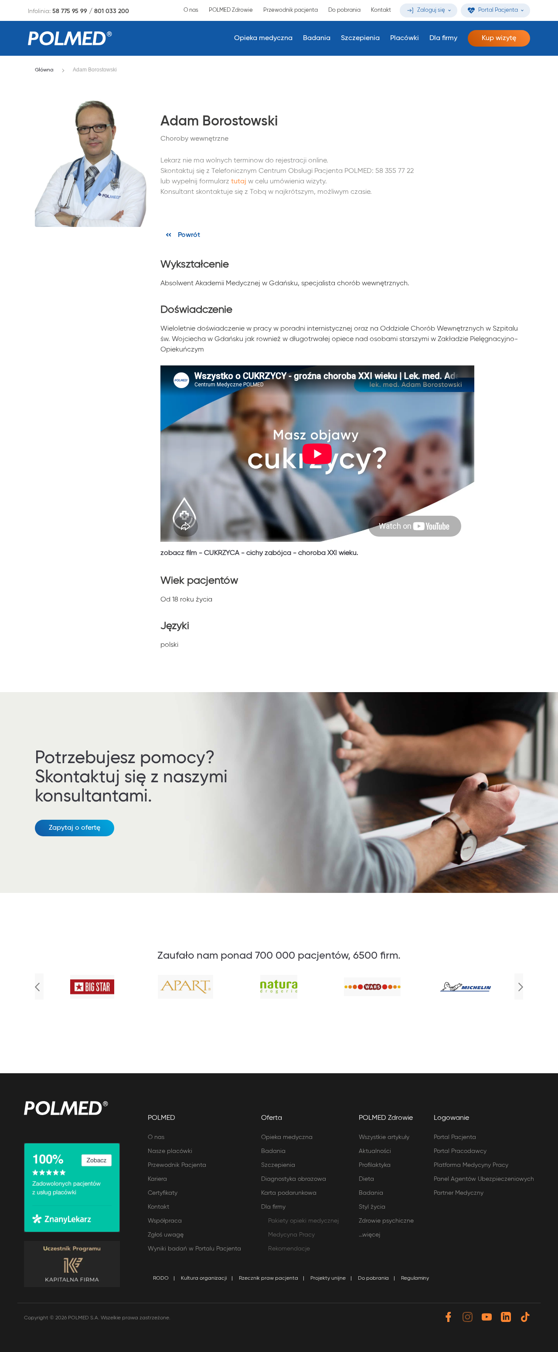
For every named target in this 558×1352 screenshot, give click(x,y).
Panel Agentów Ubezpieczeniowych (484, 1179)
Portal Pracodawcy (460, 1151)
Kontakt (381, 10)
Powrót (189, 235)
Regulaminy (415, 1278)
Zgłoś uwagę (166, 1235)
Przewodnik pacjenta (290, 10)
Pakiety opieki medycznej (303, 1221)
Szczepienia (360, 38)
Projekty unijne (328, 1278)
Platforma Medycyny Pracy (471, 1165)
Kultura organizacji (204, 1278)
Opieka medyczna (263, 38)
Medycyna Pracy (291, 1235)
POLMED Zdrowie (231, 10)
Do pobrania (344, 10)
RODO (161, 1278)
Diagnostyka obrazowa (293, 1179)
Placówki (404, 38)
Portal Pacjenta (455, 1137)
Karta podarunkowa (288, 1193)
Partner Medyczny (458, 1193)
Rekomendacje (289, 1249)
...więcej (369, 1235)
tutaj (238, 181)
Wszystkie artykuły (384, 1137)
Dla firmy (443, 38)
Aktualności (375, 1151)
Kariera (157, 1179)
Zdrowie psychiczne (386, 1221)
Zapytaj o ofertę (74, 828)
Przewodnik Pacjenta (177, 1165)
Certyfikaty (162, 1193)
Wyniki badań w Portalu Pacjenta (194, 1249)
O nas (191, 10)
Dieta (366, 1179)
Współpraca (165, 1221)
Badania (316, 38)
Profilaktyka (375, 1165)
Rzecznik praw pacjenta (268, 1278)
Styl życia (372, 1207)
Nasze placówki (170, 1151)
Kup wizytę (499, 38)
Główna (44, 70)
